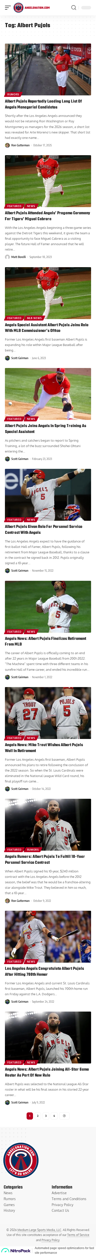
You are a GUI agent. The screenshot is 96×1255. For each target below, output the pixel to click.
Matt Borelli (18, 257)
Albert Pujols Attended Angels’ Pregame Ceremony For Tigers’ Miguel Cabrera (47, 216)
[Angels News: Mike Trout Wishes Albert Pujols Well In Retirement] (48, 713)
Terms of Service (78, 1235)
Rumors (13, 94)
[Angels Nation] (31, 7)
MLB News (34, 318)
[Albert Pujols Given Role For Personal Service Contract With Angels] (48, 495)
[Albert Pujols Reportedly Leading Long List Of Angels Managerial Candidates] (48, 69)
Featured (14, 206)
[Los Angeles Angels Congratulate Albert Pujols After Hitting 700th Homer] (48, 937)
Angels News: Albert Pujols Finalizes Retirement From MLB (45, 642)
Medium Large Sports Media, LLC (39, 1230)
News (31, 206)
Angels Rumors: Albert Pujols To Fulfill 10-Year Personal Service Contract (45, 860)
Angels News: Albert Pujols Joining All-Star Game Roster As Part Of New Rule (47, 1073)
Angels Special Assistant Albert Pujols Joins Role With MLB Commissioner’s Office (46, 328)
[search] (73, 8)
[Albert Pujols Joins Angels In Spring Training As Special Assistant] (48, 394)
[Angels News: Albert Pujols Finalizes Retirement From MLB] (48, 607)
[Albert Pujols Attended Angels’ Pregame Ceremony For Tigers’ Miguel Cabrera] (48, 181)
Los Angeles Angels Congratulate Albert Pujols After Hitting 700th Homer (44, 972)
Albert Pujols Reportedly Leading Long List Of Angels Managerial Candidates (43, 104)
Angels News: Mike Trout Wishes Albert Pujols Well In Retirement (44, 748)
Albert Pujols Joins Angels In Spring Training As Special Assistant (45, 429)
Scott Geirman (19, 358)
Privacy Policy (50, 1240)
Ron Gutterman (20, 145)
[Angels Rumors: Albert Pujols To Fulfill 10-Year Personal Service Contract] (48, 825)
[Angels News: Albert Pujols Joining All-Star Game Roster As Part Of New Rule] (48, 1037)
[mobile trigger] (9, 7)
